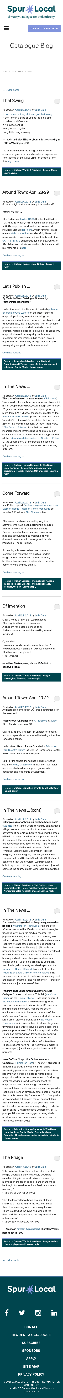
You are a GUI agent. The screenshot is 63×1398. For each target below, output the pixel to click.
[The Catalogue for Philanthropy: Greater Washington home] (31, 1289)
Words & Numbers (31, 170)
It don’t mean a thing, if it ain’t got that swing (27, 114)
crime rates (40, 468)
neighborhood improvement (43, 888)
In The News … (16, 387)
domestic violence (21, 584)
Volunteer (53, 788)
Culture (17, 170)
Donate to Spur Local (44, 28)
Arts (31, 468)
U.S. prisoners (41, 471)
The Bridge (12, 1158)
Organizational (11, 364)
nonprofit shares (30, 891)
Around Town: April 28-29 (25, 192)
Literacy (8, 1244)
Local (33, 264)
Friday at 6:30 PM (22, 764)
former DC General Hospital (18, 969)
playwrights (10, 678)
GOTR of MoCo (11, 241)
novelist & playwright (28, 1229)
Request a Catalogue (31, 1335)
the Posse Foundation (14, 1001)
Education (27, 788)
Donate (31, 1327)
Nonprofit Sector (12, 891)
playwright (18, 1244)
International (38, 581)
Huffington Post (24, 1063)
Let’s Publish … (16, 286)
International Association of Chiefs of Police (34, 438)
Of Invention (13, 606)
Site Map (31, 1367)
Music (54, 170)
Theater (29, 471)
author (54, 1241)
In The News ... (47, 465)
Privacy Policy (31, 1374)
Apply (31, 1359)
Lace (54, 721)
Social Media (21, 367)
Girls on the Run (20, 233)
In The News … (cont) (21, 810)
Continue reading (13, 255)
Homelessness (22, 1135)
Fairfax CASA (27, 219)
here (23, 248)
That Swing (13, 101)
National (45, 361)
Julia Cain (40, 110)
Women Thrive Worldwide (36, 509)
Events (26, 264)
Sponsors (31, 1351)
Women (17, 587)
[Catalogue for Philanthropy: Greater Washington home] (31, 11)
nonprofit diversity (38, 364)
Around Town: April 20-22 (25, 698)
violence (8, 587)
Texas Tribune (26, 998)
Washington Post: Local (26, 926)
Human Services (30, 465)
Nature (40, 264)
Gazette (7, 826)
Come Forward (16, 493)
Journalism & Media (24, 361)
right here (13, 161)
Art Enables (40, 721)
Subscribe (31, 1343)
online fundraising (40, 1135)
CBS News (50, 398)
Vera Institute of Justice (15, 416)
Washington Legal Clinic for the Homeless (25, 973)
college (47, 1132)
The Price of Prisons (14, 427)
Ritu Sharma (32, 512)
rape (48, 584)
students (54, 1135)
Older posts (10, 90)
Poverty (20, 471)
